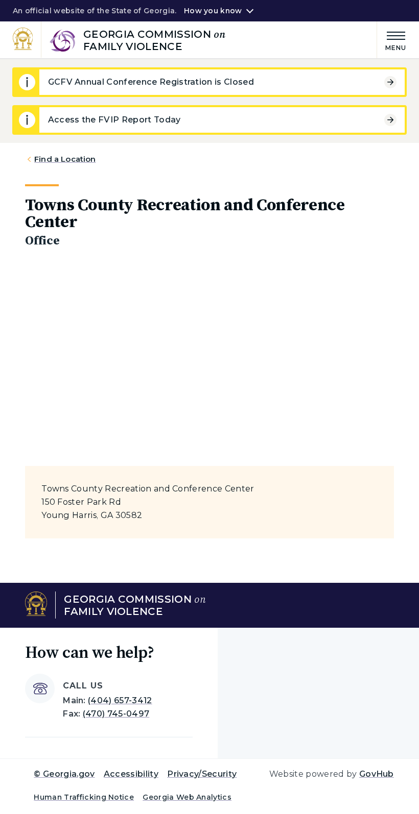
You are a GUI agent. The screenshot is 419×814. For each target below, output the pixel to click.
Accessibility (131, 774)
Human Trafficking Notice (84, 797)
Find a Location (65, 159)
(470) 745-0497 (116, 714)
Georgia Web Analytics (187, 797)
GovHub (376, 774)
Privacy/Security (202, 774)
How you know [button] (213, 11)
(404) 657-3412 (120, 700)
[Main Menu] (392, 40)
